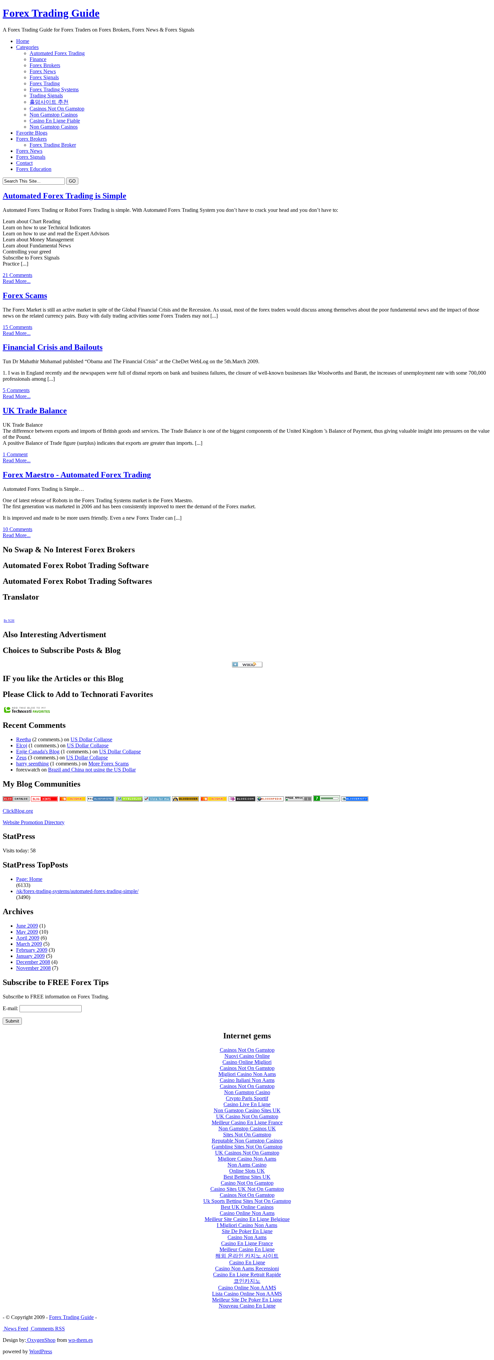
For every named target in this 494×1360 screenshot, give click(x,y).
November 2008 (33, 968)
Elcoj (21, 745)
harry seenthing (32, 763)
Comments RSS (47, 1328)
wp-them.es (80, 1340)
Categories (27, 47)
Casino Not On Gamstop (247, 1183)
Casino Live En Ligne (247, 1104)
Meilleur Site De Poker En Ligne (247, 1300)
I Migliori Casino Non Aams (247, 1225)
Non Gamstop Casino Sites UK (247, 1110)
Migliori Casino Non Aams (247, 1074)
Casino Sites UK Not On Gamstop (247, 1189)
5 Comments (16, 390)
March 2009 (29, 944)
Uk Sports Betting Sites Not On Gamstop (247, 1201)
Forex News (43, 71)
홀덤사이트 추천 (49, 102)
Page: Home (29, 879)
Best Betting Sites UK (247, 1177)
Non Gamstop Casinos (54, 115)
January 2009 (30, 956)
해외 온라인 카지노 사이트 (247, 1256)
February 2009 (31, 950)
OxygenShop (40, 1340)
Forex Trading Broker (53, 145)
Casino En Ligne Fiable (55, 121)
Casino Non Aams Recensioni (247, 1268)
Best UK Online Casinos (247, 1207)
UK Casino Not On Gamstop (247, 1116)
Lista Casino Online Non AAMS (247, 1294)
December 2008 (33, 962)
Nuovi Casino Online (247, 1056)
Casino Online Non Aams (247, 1213)
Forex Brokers (45, 65)
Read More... (17, 281)
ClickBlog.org (18, 811)
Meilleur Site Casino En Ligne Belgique (247, 1219)
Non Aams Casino (247, 1165)
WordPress (40, 1351)
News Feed (15, 1328)
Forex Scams (25, 295)
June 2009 (27, 926)
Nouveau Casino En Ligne (247, 1306)
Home (22, 41)
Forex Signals (44, 77)
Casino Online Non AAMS (247, 1288)
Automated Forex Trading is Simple (64, 195)
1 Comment (15, 454)
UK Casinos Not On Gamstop (247, 1153)
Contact (24, 163)
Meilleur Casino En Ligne (247, 1249)
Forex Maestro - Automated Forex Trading (77, 474)
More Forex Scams (108, 763)
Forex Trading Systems (54, 89)
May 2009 (27, 932)
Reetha (23, 739)
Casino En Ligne (247, 1262)
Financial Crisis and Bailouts (52, 347)
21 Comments (17, 275)
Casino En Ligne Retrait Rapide (247, 1274)
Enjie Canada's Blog (37, 751)
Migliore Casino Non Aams (247, 1159)
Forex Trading (45, 83)
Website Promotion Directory (34, 822)
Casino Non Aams (247, 1237)
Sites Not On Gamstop (247, 1134)
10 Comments (17, 529)
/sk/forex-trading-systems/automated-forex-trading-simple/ (77, 891)
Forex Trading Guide (51, 13)
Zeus (21, 757)
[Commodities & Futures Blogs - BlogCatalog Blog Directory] (16, 799)
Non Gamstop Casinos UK (247, 1128)
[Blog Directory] (270, 799)
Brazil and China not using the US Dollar (92, 769)
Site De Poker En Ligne (247, 1231)
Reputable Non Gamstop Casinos (247, 1140)
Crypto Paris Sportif (247, 1098)
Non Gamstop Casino (247, 1092)
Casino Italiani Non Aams (247, 1080)
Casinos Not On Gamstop (57, 108)
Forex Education (33, 169)
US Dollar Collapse (91, 739)
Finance (38, 59)
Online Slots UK (247, 1171)
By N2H (9, 620)
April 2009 (27, 938)
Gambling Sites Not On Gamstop (247, 1147)
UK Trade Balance (35, 410)
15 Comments (17, 327)
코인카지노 (247, 1281)
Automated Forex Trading (57, 53)
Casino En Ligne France (247, 1243)
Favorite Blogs (31, 133)
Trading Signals (46, 95)
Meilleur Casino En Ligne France (247, 1122)
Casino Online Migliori (247, 1062)
